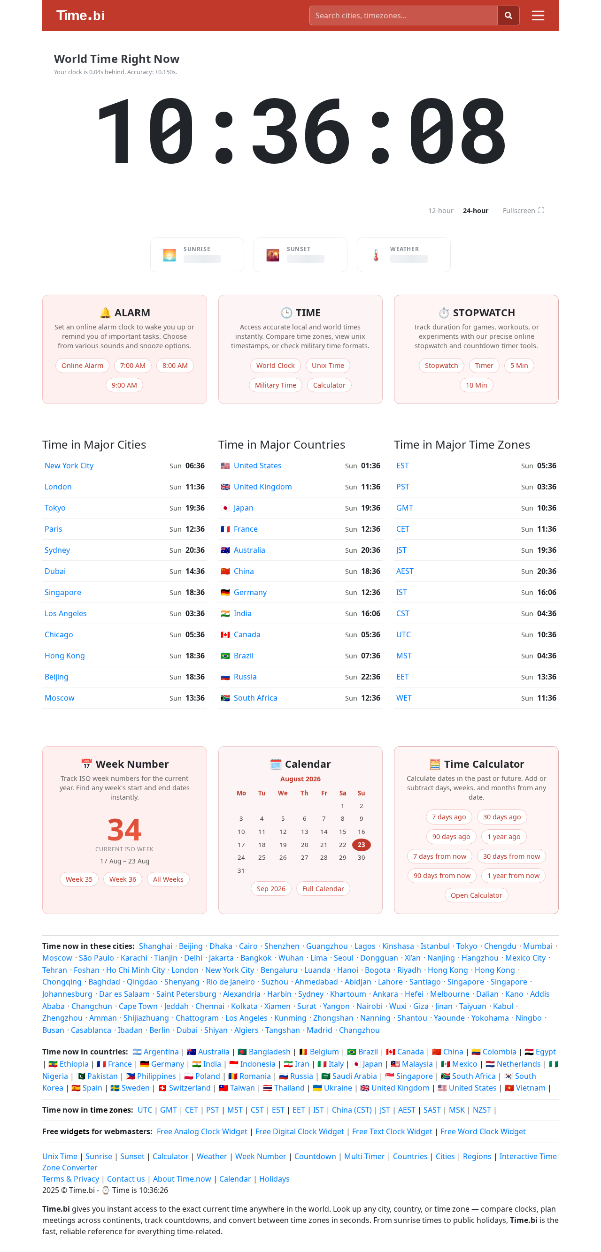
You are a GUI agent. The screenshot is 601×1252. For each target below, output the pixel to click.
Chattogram (197, 1018)
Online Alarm (82, 365)
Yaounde (449, 1018)
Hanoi (347, 970)
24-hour (476, 210)
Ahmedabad (316, 982)
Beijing (57, 677)
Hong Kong (65, 655)
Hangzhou (480, 958)
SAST (432, 1110)
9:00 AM (124, 385)
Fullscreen (524, 210)
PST (402, 486)
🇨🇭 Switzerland (184, 1088)
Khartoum (348, 994)
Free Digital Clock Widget (299, 1131)
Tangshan (282, 1030)
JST (401, 550)
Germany (244, 592)
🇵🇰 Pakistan (97, 1076)
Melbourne (450, 994)
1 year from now (513, 875)
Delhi (193, 958)
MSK (457, 1110)
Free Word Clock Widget (483, 1131)
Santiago (425, 982)
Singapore (63, 592)
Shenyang (182, 982)
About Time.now (182, 1179)
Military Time (275, 385)
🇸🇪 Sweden (130, 1088)
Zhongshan (333, 1018)
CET (402, 529)
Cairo (248, 946)
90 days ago (451, 836)
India (236, 613)
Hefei (414, 994)
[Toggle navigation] (538, 15)
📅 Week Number (124, 764)
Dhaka (220, 946)
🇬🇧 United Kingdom (395, 1088)
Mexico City (525, 958)
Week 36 (122, 879)
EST (402, 465)
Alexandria (242, 994)
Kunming (290, 1018)
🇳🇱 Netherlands (513, 1064)
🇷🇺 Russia (296, 1076)
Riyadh (409, 970)
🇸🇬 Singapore (409, 1076)
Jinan (444, 1006)
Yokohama (490, 1018)
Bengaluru (279, 970)
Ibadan (130, 1030)
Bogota (378, 970)
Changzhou (359, 1030)
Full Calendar (323, 888)
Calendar (235, 1179)
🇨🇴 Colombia (493, 1051)
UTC (403, 634)
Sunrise (98, 1156)
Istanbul (435, 946)
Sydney (57, 550)
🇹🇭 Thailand (284, 1088)
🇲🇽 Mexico (459, 1064)
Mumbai (538, 946)
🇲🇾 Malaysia (412, 1064)
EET (402, 677)
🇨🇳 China (447, 1051)
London (58, 486)
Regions (477, 1156)
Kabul (503, 1006)
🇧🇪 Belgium (319, 1051)
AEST (405, 571)
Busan (53, 1030)
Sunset (132, 1156)
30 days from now (511, 856)
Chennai (209, 1006)
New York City (69, 465)
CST (402, 613)
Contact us (126, 1179)
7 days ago (449, 816)
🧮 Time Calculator (476, 764)
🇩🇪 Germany (162, 1064)
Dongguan (379, 958)
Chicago (59, 634)
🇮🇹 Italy (330, 1064)
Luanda (317, 970)
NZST (482, 1110)
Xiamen (277, 1006)
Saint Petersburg (186, 994)
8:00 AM (175, 365)
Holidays (274, 1179)
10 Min (476, 385)
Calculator (329, 385)
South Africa (249, 698)
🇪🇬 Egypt (540, 1051)
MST (404, 655)
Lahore (390, 982)
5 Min (519, 365)
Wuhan (291, 958)
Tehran (54, 970)
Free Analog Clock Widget (202, 1131)
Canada (241, 634)
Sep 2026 (271, 888)
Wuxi (398, 1006)
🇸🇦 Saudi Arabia (349, 1076)
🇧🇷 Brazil (362, 1051)
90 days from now (442, 875)
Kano (514, 994)
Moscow (60, 698)
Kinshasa (398, 946)
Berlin (159, 1030)
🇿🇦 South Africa (468, 1076)
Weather (212, 1156)
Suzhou (275, 982)
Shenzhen (282, 946)
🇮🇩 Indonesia (252, 1064)
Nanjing (441, 958)
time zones (110, 1110)
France (239, 529)
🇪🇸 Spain (86, 1088)
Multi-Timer (364, 1156)
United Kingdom (256, 486)
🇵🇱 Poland (202, 1076)
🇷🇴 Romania (249, 1076)
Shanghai (155, 946)
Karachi (134, 958)
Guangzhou (327, 946)
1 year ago (504, 836)
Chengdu (500, 946)
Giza (421, 1006)
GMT (404, 508)
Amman (103, 1018)
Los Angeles (66, 613)
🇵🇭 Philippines (151, 1076)
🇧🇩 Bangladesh (264, 1051)
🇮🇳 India (206, 1064)
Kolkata (244, 1006)
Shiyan (216, 1030)
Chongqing (62, 982)
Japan (237, 508)
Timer (484, 365)
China (237, 571)
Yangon (336, 1006)
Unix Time (328, 365)
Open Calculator (476, 895)
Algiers (246, 1030)
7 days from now (439, 856)
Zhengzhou (62, 1018)
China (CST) (352, 1110)
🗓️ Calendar (300, 764)
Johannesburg (67, 994)
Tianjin (165, 958)
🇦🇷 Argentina (155, 1051)
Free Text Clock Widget (392, 1131)
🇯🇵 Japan (367, 1064)
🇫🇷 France (114, 1064)
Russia (239, 677)
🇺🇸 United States (467, 1088)
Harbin (279, 994)
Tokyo (55, 508)
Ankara (385, 994)
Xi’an (413, 958)
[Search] (508, 15)
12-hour (441, 210)
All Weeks (168, 879)
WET (404, 698)
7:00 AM (133, 365)
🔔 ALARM (124, 312)
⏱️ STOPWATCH (477, 312)
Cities (445, 1156)
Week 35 (79, 879)
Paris (53, 529)
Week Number (260, 1156)
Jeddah (176, 1006)
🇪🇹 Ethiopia (68, 1064)
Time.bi (82, 1190)
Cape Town (138, 1006)
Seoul (344, 958)
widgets (75, 1131)
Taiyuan (472, 1006)
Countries (410, 1156)
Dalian (487, 994)
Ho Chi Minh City (135, 970)
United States (251, 465)
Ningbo (529, 1018)
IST (401, 592)
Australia (243, 550)
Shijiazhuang (146, 1018)
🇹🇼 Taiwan (237, 1088)
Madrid (319, 1030)
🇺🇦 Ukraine (332, 1088)
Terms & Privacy (70, 1179)
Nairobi (369, 1006)
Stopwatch (441, 365)
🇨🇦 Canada (405, 1051)
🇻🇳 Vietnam (525, 1088)
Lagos (365, 946)
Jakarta (221, 958)
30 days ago (502, 816)
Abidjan (358, 982)
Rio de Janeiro (230, 982)
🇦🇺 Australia (208, 1051)
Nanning (375, 1018)
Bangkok (256, 958)
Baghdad (104, 982)
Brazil (237, 655)
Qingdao (142, 982)
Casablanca (91, 1030)
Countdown (315, 1156)
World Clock (275, 365)
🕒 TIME (300, 312)
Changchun (91, 1006)
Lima (318, 958)
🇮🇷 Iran (296, 1064)
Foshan (87, 970)
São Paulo (96, 958)
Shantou (412, 1018)
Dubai (55, 571)
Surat (306, 1006)
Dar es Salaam (124, 994)
